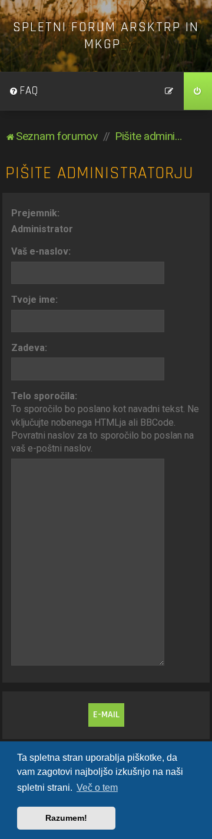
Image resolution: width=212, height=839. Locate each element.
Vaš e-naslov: (41, 251)
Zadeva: (29, 347)
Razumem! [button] (66, 818)
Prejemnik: (35, 213)
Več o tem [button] (97, 788)
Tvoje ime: (34, 299)
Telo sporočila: (44, 396)
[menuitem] (23, 91)
